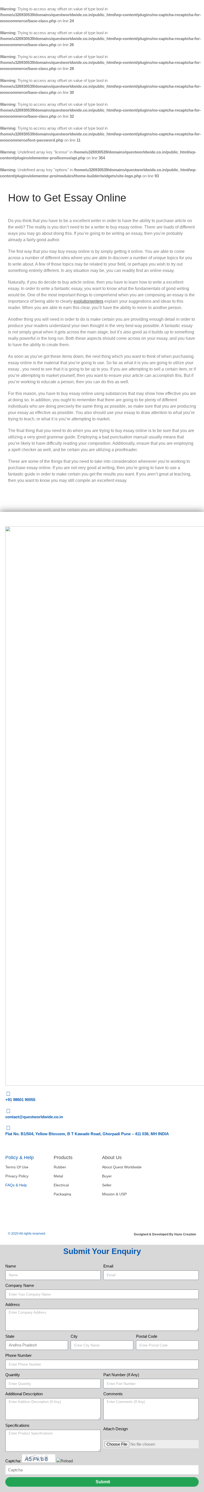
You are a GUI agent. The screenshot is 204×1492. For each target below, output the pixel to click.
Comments (113, 1394)
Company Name (19, 1285)
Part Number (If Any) (121, 1374)
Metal (58, 1176)
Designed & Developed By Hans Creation (165, 1234)
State (9, 1336)
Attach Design (115, 1429)
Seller (107, 1185)
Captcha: (13, 1461)
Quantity (12, 1374)
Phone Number (18, 1355)
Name (10, 1266)
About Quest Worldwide (122, 1167)
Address (12, 1304)
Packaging (62, 1194)
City (74, 1336)
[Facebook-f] (12, 1210)
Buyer (107, 1176)
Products (63, 1157)
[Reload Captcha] (64, 1461)
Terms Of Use (16, 1167)
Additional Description (24, 1394)
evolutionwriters (88, 301)
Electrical (61, 1185)
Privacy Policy (16, 1176)
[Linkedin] (27, 1210)
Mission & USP (114, 1194)
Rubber (60, 1167)
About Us (112, 1157)
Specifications (17, 1425)
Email (108, 1266)
